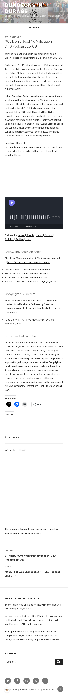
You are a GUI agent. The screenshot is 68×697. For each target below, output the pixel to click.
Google (48, 235)
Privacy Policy (12, 689)
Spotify (30, 235)
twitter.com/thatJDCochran (35, 277)
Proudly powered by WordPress (38, 689)
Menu (36, 27)
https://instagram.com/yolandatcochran (28, 262)
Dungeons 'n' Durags (24, 8)
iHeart (39, 235)
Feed (28, 239)
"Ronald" (15, 37)
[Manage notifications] (6, 690)
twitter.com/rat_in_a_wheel (41, 281)
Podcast (15, 437)
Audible (19, 239)
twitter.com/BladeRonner (36, 269)
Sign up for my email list (17, 631)
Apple (21, 235)
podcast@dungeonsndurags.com (23, 147)
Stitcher (9, 239)
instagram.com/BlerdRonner (32, 273)
